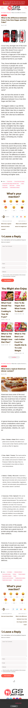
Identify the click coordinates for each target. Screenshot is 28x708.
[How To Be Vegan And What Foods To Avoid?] (21, 296)
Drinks (18, 185)
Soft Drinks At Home (14, 187)
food (15, 576)
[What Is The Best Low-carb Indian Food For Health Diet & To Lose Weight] (21, 327)
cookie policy (18, 703)
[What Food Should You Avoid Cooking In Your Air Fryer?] (7, 296)
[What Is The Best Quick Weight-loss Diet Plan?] (7, 327)
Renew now (6, 3)
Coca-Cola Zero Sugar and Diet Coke (11, 183)
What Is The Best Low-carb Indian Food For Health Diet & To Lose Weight (20, 342)
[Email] (24, 216)
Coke (22, 183)
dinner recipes (22, 574)
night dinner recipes (7, 580)
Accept (14, 706)
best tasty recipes (6, 574)
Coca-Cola (9, 181)
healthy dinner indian (20, 578)
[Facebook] (13, 216)
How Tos (4, 15)
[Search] (25, 8)
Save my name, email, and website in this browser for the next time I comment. (14, 275)
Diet (4, 330)
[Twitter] (17, 216)
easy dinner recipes (7, 576)
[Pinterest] (21, 216)
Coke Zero (5, 185)
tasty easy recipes (18, 580)
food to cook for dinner (8, 578)
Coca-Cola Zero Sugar (19, 181)
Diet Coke (12, 185)
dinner (14, 574)
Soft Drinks (5, 187)
